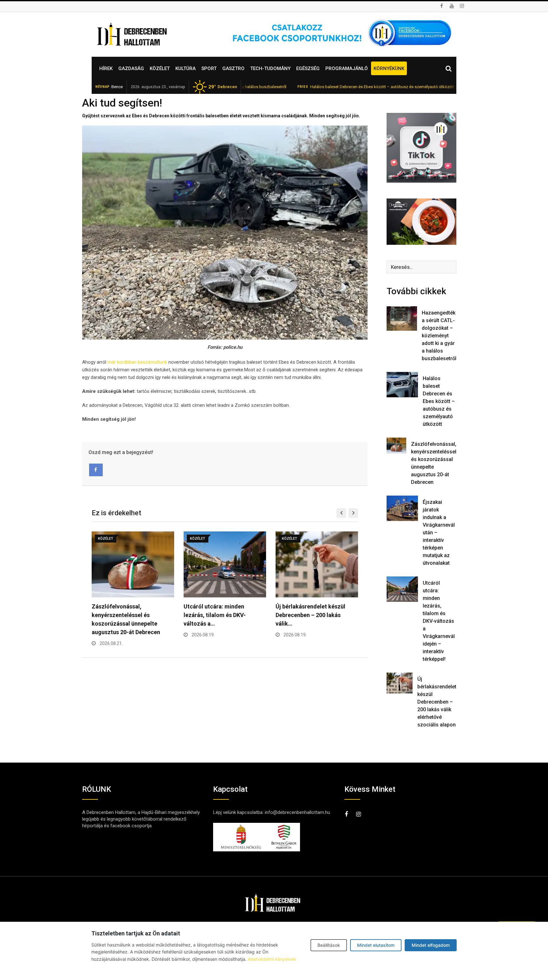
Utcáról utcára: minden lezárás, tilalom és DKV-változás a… (215, 615)
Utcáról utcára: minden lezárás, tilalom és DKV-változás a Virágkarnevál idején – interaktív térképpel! (439, 621)
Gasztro (233, 68)
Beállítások (328, 945)
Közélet (160, 68)
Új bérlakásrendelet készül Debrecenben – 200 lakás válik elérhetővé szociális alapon (436, 702)
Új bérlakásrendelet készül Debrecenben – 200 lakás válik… (310, 615)
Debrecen (222, 87)
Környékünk (389, 68)
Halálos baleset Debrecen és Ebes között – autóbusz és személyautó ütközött (346, 86)
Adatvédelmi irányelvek (272, 959)
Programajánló (346, 68)
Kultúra (185, 68)
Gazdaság (131, 68)
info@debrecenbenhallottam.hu (297, 812)
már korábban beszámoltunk (137, 362)
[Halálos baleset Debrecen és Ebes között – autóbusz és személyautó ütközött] (402, 384)
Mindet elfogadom (431, 945)
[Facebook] (96, 470)
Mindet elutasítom (376, 945)
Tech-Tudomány (270, 68)
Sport (209, 68)
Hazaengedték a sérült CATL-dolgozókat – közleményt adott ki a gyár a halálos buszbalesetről (439, 335)
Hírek (106, 68)
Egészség (308, 68)
